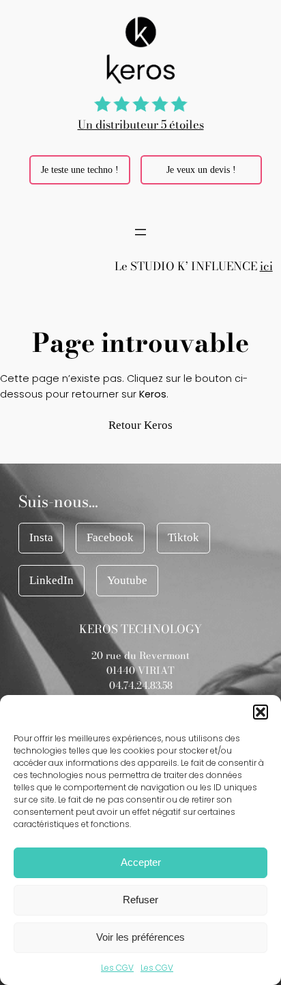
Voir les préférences (140, 937)
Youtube (127, 580)
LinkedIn (51, 580)
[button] (260, 712)
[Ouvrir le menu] (140, 232)
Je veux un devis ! (201, 169)
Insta (41, 537)
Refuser (140, 899)
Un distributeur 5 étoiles (141, 124)
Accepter (141, 862)
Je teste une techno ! (80, 169)
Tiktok (183, 537)
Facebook (110, 537)
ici (266, 266)
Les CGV (117, 967)
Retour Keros (140, 425)
